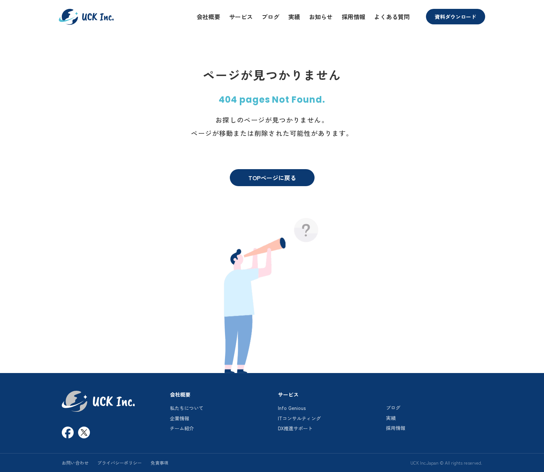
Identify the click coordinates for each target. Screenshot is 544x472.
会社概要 (208, 16)
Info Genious (292, 407)
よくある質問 (392, 16)
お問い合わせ (75, 462)
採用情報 (353, 16)
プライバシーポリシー (119, 462)
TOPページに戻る (272, 177)
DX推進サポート (295, 428)
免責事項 (159, 462)
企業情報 (179, 418)
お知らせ (321, 16)
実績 (294, 16)
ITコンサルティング (299, 418)
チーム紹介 (182, 428)
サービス (241, 16)
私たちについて (187, 407)
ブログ (270, 16)
